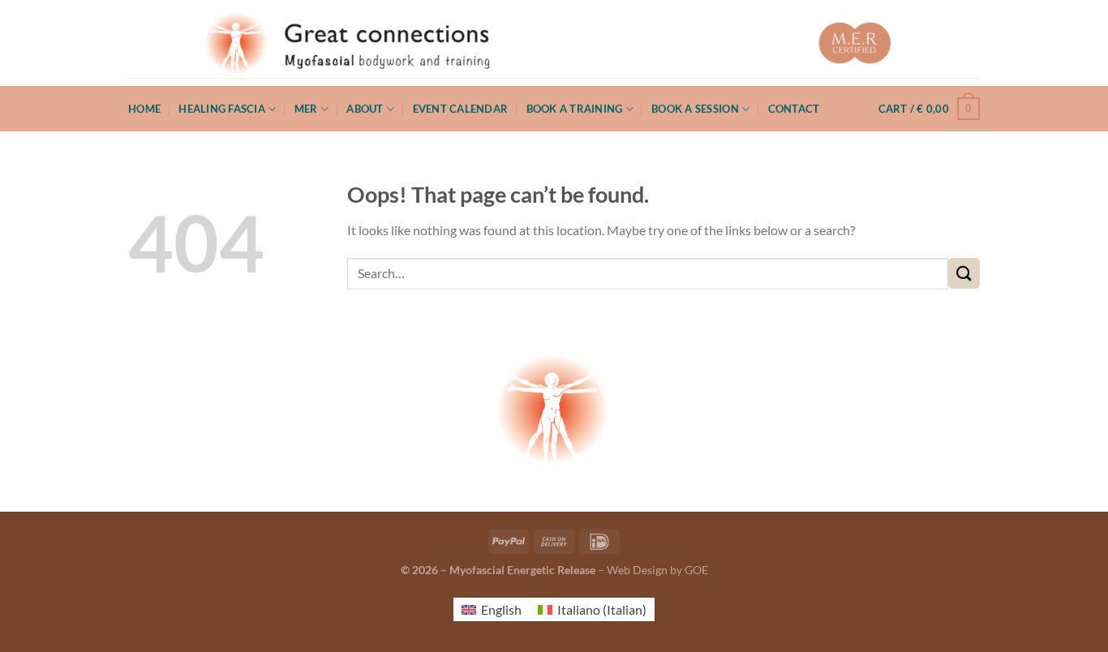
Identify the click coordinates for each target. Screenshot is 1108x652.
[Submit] (964, 274)
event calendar (461, 108)
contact (794, 108)
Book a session (695, 108)
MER (306, 108)
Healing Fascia (221, 108)
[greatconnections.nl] (554, 43)
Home (144, 108)
